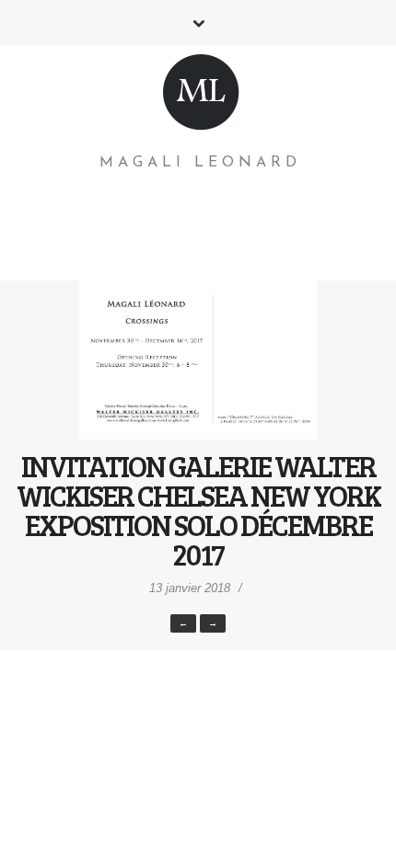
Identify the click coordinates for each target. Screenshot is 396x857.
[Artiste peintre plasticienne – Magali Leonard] (201, 96)
